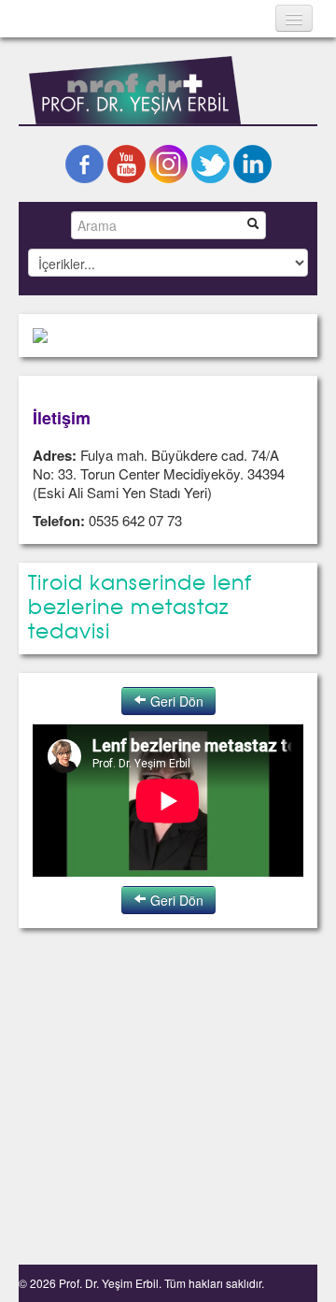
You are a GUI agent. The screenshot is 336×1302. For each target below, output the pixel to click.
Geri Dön (175, 701)
